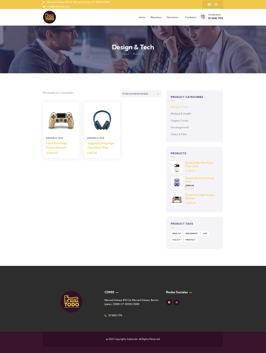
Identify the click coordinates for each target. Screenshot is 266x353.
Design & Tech (54, 138)
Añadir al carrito (62, 129)
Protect (191, 240)
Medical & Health (181, 113)
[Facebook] (209, 4)
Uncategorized (180, 127)
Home (125, 53)
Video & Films (179, 134)
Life (205, 233)
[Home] (49, 17)
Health (176, 233)
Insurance (192, 233)
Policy (176, 240)
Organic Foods (179, 120)
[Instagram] (216, 4)
